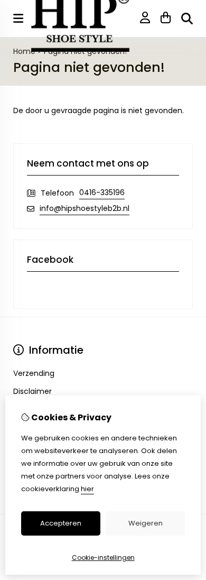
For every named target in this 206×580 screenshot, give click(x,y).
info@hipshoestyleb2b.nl (84, 208)
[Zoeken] (187, 18)
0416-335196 (102, 192)
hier (87, 489)
